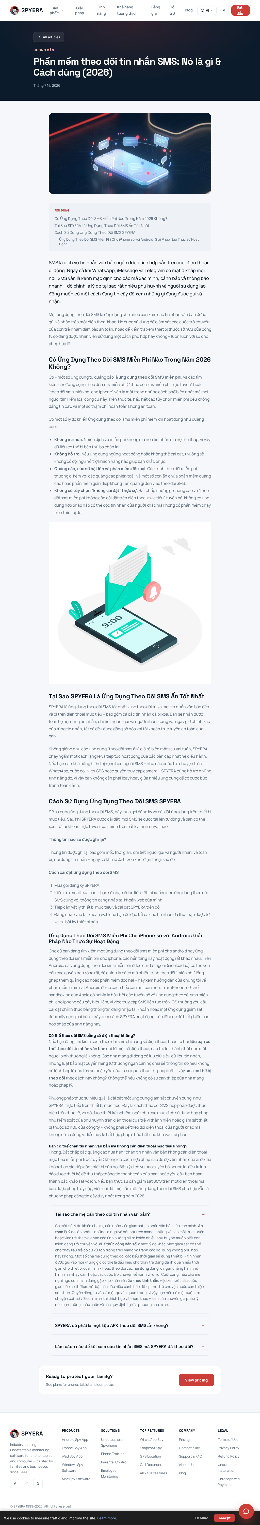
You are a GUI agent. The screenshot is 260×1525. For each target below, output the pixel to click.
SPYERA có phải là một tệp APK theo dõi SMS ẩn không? (112, 1325)
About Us (186, 1464)
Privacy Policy (228, 1448)
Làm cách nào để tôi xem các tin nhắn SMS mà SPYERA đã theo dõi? (124, 1346)
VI (207, 10)
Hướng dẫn (44, 50)
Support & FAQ (190, 1456)
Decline (201, 1518)
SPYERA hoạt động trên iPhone (148, 1016)
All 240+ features (153, 1473)
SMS (53, 262)
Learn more (106, 1518)
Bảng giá (155, 10)
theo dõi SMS (169, 1188)
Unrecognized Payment (229, 1482)
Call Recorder (150, 1464)
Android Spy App (75, 1439)
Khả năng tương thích (127, 10)
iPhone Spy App (74, 1448)
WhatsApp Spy (151, 1439)
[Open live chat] (246, 1511)
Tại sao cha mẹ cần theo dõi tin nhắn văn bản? (102, 1214)
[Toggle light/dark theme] (224, 10)
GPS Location (150, 1456)
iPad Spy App (72, 1456)
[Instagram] (26, 1483)
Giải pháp (79, 10)
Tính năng (101, 10)
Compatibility (189, 1448)
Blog (189, 10)
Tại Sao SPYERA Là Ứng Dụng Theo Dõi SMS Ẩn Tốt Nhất (102, 225)
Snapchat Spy (151, 1448)
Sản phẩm (55, 10)
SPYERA (92, 885)
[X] (38, 1483)
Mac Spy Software (76, 1479)
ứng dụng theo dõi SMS (78, 314)
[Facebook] (14, 1483)
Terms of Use (228, 1439)
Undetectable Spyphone (112, 1442)
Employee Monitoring (109, 1473)
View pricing (196, 1380)
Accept (224, 1518)
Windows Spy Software (72, 1467)
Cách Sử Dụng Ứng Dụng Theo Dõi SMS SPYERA (95, 232)
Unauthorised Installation (228, 1467)
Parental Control (114, 1462)
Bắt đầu (240, 10)
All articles (51, 37)
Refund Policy (228, 1456)
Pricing (184, 1439)
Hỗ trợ (172, 10)
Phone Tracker (112, 1453)
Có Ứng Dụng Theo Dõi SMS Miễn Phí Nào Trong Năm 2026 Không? (111, 218)
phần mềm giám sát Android (74, 987)
